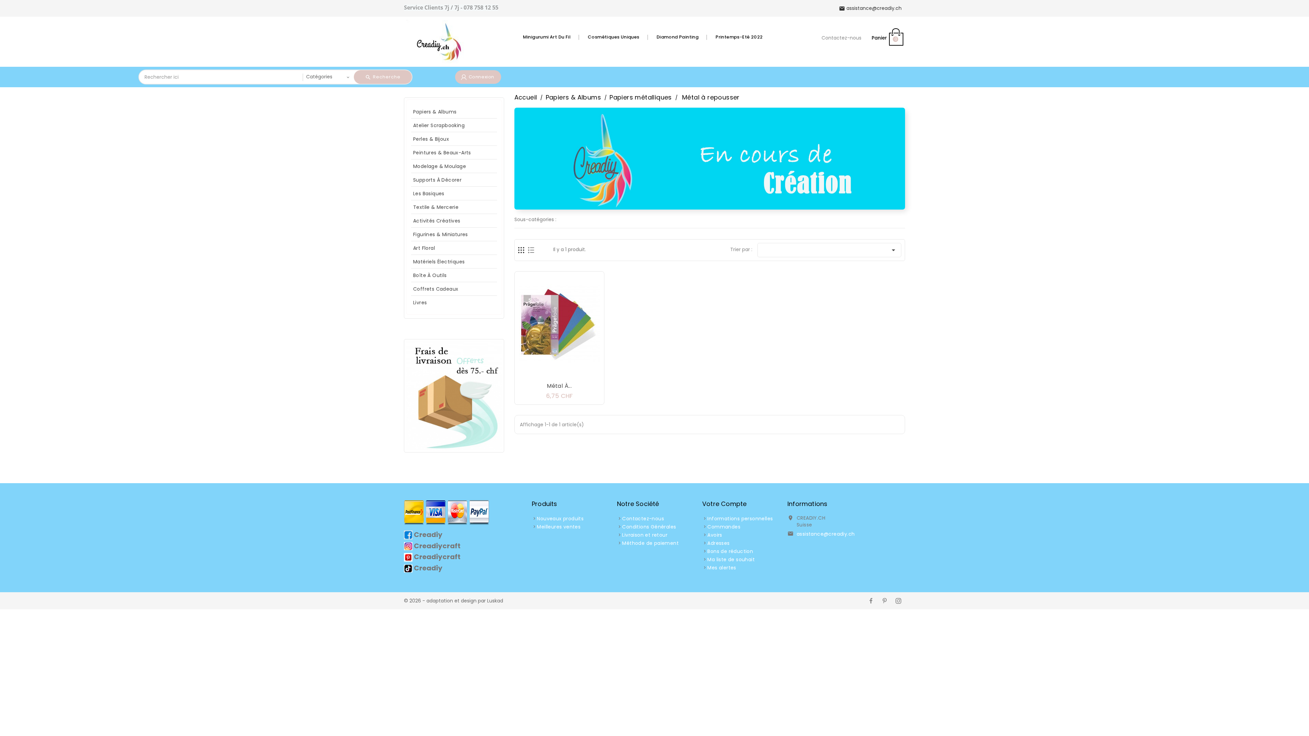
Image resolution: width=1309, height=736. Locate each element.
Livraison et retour (644, 535)
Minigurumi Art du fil (547, 37)
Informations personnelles (740, 518)
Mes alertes (721, 567)
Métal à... (559, 386)
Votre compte (724, 504)
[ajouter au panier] (539, 373)
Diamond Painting (677, 37)
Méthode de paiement (650, 543)
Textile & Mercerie (435, 207)
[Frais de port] (454, 395)
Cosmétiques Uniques (614, 37)
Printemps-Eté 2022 (739, 37)
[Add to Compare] (566, 373)
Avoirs (714, 535)
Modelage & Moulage (439, 166)
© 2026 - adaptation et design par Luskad (453, 600)
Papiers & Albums (434, 111)
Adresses (718, 543)
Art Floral (424, 248)
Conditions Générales (649, 526)
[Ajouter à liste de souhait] (552, 373)
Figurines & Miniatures (440, 234)
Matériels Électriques (439, 261)
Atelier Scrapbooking (439, 125)
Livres (420, 302)
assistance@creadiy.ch (826, 534)
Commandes (723, 526)
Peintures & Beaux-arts (442, 152)
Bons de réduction (730, 551)
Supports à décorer (437, 180)
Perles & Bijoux (431, 139)
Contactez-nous (841, 37)
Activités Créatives (437, 220)
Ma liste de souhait (731, 559)
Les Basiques (429, 193)
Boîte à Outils (430, 275)
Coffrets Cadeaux (435, 289)
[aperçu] (580, 373)
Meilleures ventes (559, 526)
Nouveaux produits (560, 518)
